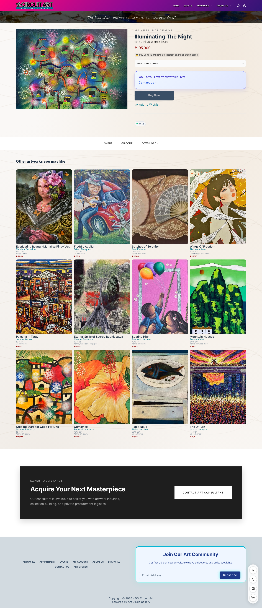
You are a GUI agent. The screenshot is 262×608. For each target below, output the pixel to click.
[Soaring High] (160, 296)
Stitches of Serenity (145, 246)
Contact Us (62, 566)
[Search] (238, 5)
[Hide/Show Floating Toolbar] (253, 598)
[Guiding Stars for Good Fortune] (44, 387)
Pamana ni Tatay (27, 336)
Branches (114, 561)
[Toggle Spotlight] (253, 570)
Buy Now (154, 95)
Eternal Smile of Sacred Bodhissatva (98, 336)
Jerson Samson (24, 339)
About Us (222, 5)
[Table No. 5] (160, 387)
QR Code (127, 143)
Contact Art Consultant (203, 492)
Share (109, 143)
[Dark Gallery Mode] (253, 579)
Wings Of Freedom (202, 246)
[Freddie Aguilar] (102, 206)
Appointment (47, 561)
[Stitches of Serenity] (160, 206)
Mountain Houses (202, 336)
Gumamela (81, 426)
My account (80, 561)
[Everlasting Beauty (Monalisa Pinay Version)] (44, 206)
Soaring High (141, 336)
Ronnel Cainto (197, 339)
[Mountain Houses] (218, 296)
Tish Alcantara (198, 249)
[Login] (244, 5)
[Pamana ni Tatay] (44, 296)
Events (188, 5)
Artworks (29, 561)
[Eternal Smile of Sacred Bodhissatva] (102, 296)
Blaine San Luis (140, 429)
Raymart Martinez (141, 339)
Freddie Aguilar (84, 246)
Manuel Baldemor (154, 30)
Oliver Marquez (82, 249)
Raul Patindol (139, 249)
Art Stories (81, 566)
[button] (147, 104)
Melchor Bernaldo (26, 249)
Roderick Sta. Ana (84, 429)
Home (176, 5)
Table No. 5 (139, 426)
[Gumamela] (102, 387)
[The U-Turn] (218, 387)
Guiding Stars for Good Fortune (37, 426)
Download (150, 143)
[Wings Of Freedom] (218, 206)
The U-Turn (197, 426)
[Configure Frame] (253, 588)
